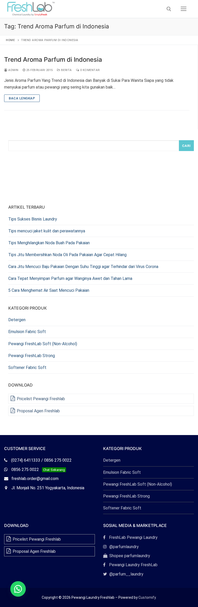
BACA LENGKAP (22, 98)
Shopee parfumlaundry (126, 555)
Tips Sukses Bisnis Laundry (32, 219)
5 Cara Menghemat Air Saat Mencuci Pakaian (48, 290)
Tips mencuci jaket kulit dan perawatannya (46, 230)
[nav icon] (183, 9)
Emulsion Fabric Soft (27, 331)
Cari (186, 146)
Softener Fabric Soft (27, 367)
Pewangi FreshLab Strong (31, 355)
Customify (147, 597)
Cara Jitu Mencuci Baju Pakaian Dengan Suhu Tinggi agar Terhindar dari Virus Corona (83, 266)
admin (13, 70)
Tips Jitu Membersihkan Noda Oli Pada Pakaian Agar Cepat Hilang (67, 254)
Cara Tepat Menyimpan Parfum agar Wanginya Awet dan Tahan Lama (70, 278)
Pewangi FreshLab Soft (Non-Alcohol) (42, 343)
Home (10, 40)
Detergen (17, 319)
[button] (18, 589)
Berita (66, 70)
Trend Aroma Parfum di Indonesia (53, 59)
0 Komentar (89, 70)
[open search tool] (169, 9)
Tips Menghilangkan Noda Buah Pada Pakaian (49, 242)
